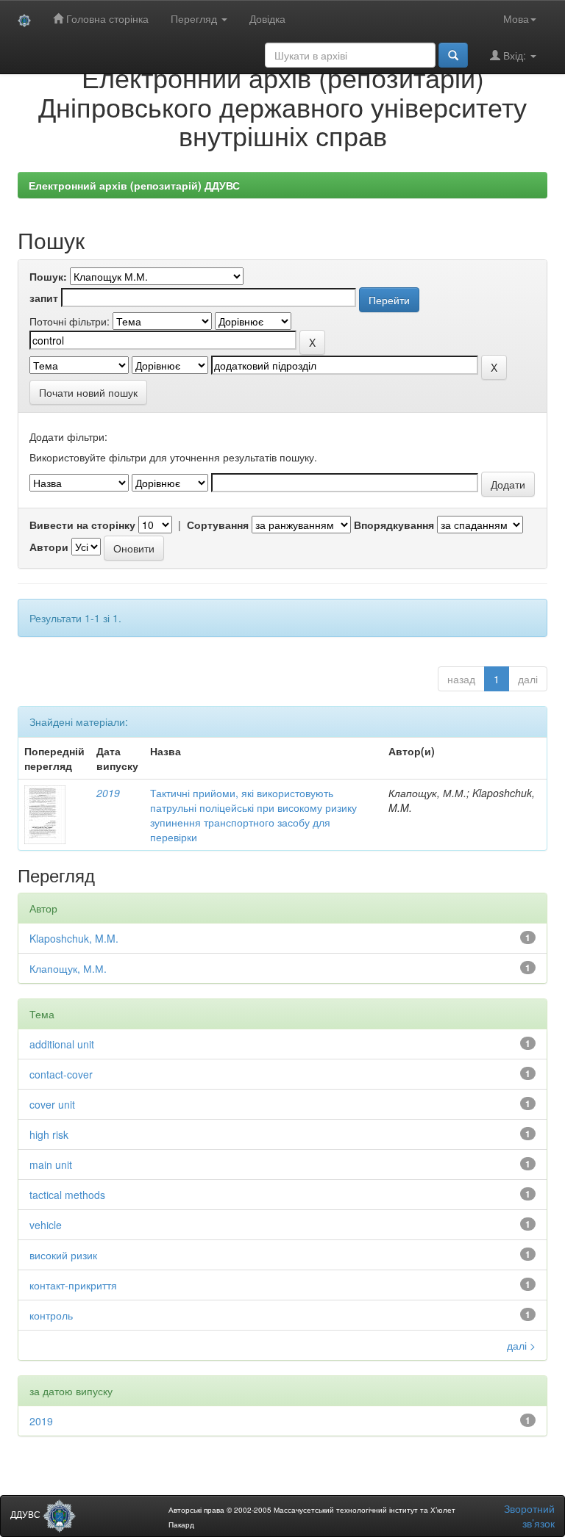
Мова (516, 18)
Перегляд (195, 18)
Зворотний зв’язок (529, 1515)
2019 (108, 792)
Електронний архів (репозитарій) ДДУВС (134, 185)
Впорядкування (394, 524)
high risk (48, 1134)
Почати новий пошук (88, 392)
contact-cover (61, 1074)
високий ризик (63, 1255)
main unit (50, 1164)
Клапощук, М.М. (68, 968)
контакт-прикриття (73, 1285)
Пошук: (48, 276)
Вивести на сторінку (82, 524)
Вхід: (514, 55)
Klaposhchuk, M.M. (73, 938)
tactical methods (67, 1194)
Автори (48, 546)
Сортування (218, 524)
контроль (51, 1315)
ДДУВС (26, 1514)
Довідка (267, 18)
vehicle (45, 1224)
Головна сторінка (106, 18)
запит (43, 297)
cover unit (52, 1104)
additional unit (61, 1044)
